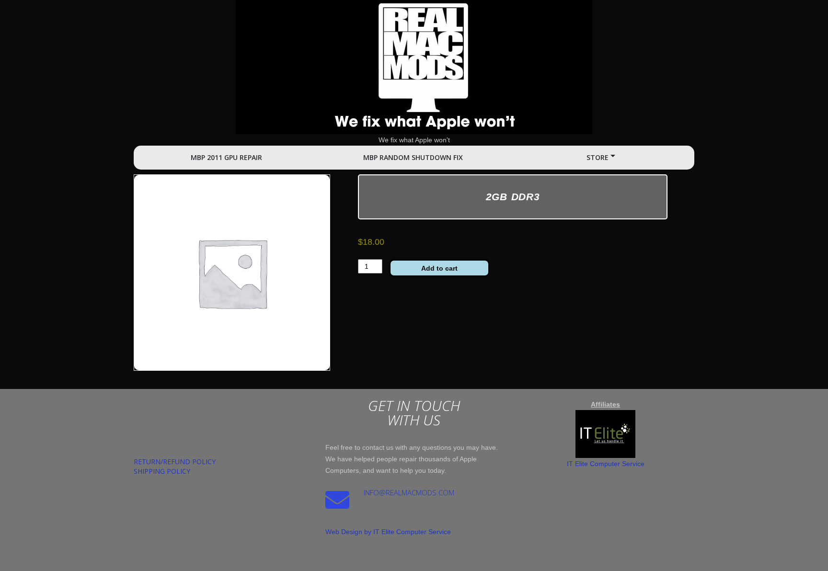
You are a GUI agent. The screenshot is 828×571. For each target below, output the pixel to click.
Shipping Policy (162, 471)
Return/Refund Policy (175, 461)
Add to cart (439, 268)
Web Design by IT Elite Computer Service (388, 532)
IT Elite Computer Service (605, 464)
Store (597, 157)
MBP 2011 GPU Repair (226, 157)
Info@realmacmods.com (409, 492)
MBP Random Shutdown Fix (413, 157)
